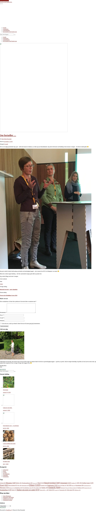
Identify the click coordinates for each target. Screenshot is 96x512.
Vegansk (56, 490)
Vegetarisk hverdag (7, 500)
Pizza (68, 487)
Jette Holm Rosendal (6, 139)
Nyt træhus (37, 487)
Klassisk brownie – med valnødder (8, 289)
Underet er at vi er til (8, 498)
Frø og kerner (12, 485)
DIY (79, 483)
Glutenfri (44, 485)
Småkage (80, 487)
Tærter (51, 490)
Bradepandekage (27, 483)
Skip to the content (4, 0)
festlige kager (87, 483)
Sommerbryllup (87, 487)
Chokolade (65, 483)
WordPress (8, 510)
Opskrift (54, 487)
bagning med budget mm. (6, 2)
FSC (19, 485)
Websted (2, 320)
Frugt (4, 485)
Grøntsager (52, 485)
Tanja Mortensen (7, 496)
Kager (4, 471)
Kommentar (3, 312)
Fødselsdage (25, 485)
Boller (19, 483)
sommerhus (5, 29)
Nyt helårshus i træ (28, 487)
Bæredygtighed (52, 483)
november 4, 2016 (8, 141)
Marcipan (4, 487)
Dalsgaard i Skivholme (8, 497)
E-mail (2, 318)
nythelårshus (18, 487)
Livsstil (6, 144)
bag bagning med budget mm (10, 31)
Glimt (1, 284)
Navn (2, 315)
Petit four (63, 487)
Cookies (74, 483)
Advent (3, 483)
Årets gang (70, 490)
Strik (14, 490)
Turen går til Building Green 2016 (8, 295)
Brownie (35, 483)
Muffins (11, 487)
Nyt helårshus (6, 474)
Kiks (73, 485)
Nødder (44, 487)
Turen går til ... (44, 490)
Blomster (11, 483)
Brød (41, 483)
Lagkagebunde (87, 485)
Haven (60, 485)
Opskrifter (5, 475)
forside (4, 27)
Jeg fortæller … (8, 135)
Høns (64, 485)
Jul (69, 485)
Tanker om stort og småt (28, 490)
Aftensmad (5, 469)
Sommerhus (6, 476)
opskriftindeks (6, 30)
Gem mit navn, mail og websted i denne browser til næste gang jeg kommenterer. (21, 323)
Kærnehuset (79, 485)
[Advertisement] (48, 15)
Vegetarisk (62, 490)
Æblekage (77, 490)
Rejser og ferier (73, 487)
